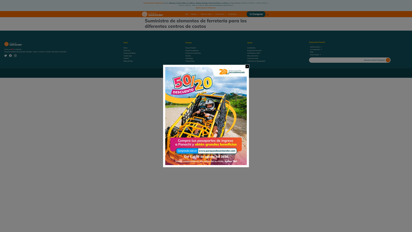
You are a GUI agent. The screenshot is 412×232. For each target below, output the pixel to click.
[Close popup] (247, 66)
